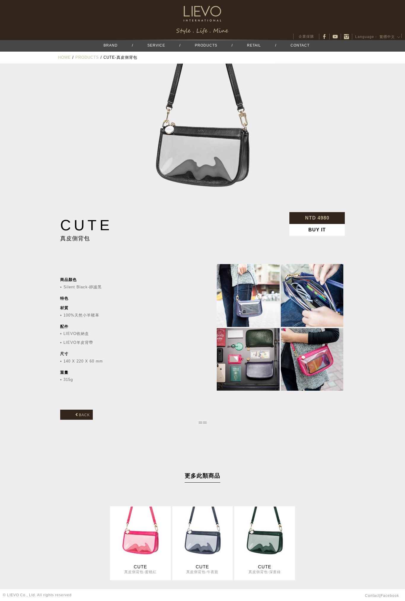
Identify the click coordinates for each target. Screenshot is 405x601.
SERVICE (156, 45)
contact (372, 596)
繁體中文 (387, 37)
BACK (84, 415)
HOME (64, 57)
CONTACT (300, 45)
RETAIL (254, 45)
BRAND (110, 45)
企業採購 (306, 36)
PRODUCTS (206, 45)
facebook (324, 36)
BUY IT (317, 229)
